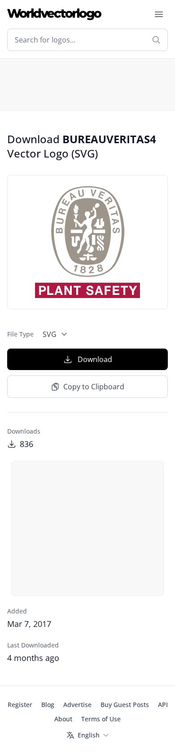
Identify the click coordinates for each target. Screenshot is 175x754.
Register (20, 704)
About (63, 719)
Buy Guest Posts (125, 704)
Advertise (77, 704)
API (163, 704)
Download (95, 359)
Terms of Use (101, 719)
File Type (20, 334)
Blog (47, 704)
